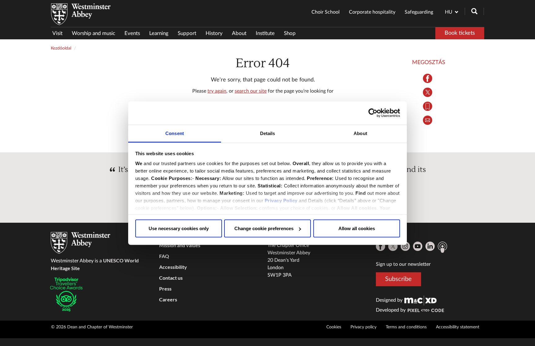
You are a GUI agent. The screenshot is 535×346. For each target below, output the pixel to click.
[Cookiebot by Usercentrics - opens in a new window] (373, 113)
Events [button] (132, 33)
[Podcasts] (442, 247)
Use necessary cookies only (179, 228)
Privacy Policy (281, 200)
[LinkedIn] (430, 246)
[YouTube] (417, 246)
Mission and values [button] (179, 245)
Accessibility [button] (173, 267)
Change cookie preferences (264, 228)
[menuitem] (59, 33)
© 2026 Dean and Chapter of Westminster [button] (92, 327)
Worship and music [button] (93, 33)
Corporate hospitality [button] (372, 12)
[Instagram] (405, 246)
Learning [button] (158, 33)
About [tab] (360, 133)
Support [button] (187, 33)
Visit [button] (57, 33)
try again (216, 91)
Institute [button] (265, 33)
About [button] (239, 33)
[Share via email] (428, 120)
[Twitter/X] (393, 246)
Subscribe (398, 279)
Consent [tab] (174, 133)
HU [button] (448, 12)
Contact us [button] (171, 278)
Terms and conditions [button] (406, 327)
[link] (420, 300)
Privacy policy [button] (363, 327)
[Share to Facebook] (428, 78)
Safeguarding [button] (419, 12)
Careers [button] (168, 299)
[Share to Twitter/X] (428, 92)
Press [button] (165, 288)
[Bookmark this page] (428, 106)
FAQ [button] (164, 256)
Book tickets (460, 33)
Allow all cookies (356, 228)
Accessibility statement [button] (457, 327)
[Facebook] (380, 246)
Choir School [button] (325, 12)
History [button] (214, 33)
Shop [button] (290, 33)
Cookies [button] (333, 327)
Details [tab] (267, 133)
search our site (251, 91)
